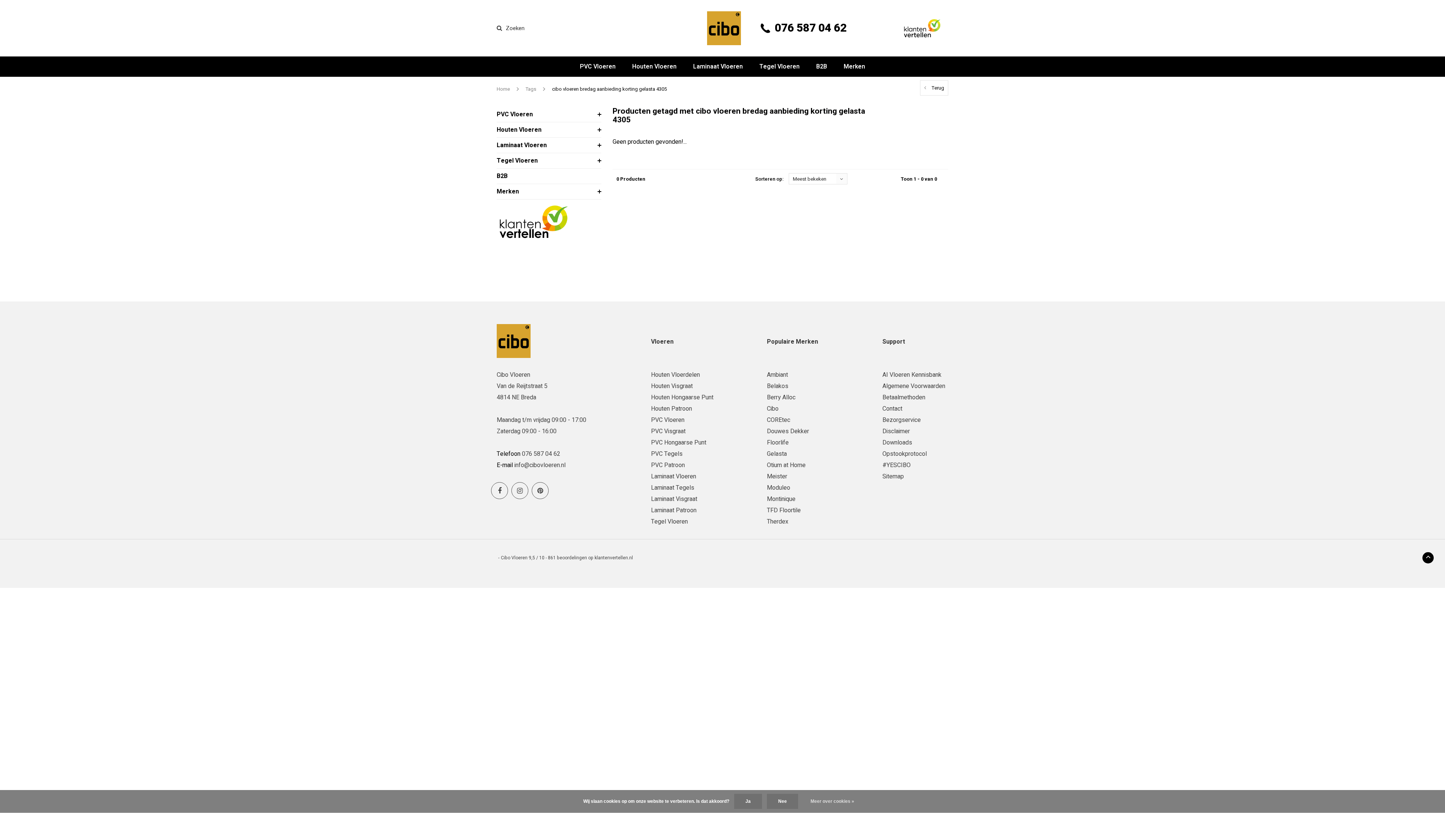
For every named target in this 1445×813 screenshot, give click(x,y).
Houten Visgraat (672, 386)
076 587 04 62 (811, 28)
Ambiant (777, 374)
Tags (531, 89)
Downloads (897, 442)
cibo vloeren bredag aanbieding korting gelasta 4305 (609, 89)
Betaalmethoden (903, 397)
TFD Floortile (784, 510)
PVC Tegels (667, 453)
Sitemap (893, 476)
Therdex (777, 521)
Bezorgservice (901, 420)
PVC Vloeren (598, 66)
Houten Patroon (671, 408)
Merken (854, 66)
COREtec (778, 420)
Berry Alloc (781, 397)
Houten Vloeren (654, 66)
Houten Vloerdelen (675, 374)
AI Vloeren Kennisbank (912, 374)
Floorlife (778, 442)
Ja (748, 801)
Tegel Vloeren (779, 66)
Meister (777, 476)
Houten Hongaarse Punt (682, 397)
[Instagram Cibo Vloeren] (519, 490)
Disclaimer (896, 431)
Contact (892, 408)
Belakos (777, 386)
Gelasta (777, 453)
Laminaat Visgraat (674, 499)
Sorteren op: (769, 179)
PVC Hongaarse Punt (678, 442)
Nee (782, 801)
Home (503, 89)
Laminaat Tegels (672, 487)
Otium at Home (786, 465)
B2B (821, 66)
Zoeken (515, 28)
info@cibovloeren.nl (540, 465)
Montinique (781, 499)
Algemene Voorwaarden (913, 386)
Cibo (773, 408)
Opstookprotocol (904, 453)
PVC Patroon (668, 465)
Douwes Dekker (788, 431)
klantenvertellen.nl (614, 557)
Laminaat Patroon (674, 510)
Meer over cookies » (832, 801)
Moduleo (778, 487)
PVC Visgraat (668, 431)
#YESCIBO (896, 465)
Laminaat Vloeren (718, 66)
